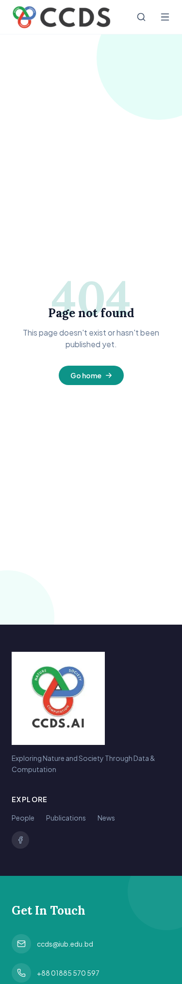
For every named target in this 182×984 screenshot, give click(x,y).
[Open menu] (165, 17)
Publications (66, 817)
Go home (85, 375)
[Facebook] (20, 840)
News (106, 817)
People (23, 817)
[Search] (141, 17)
